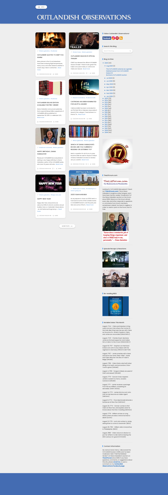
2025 (106, 98)
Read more (86, 69)
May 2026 (109, 84)
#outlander (54, 51)
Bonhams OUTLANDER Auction (116, 75)
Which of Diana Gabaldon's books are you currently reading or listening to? (82, 146)
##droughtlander (78, 140)
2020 (106, 108)
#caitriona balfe (90, 98)
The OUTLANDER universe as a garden (119, 69)
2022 (106, 104)
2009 (106, 130)
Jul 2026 (109, 78)
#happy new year (56, 195)
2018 (106, 112)
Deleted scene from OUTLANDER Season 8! (117, 72)
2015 (106, 118)
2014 (106, 120)
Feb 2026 (109, 93)
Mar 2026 (109, 90)
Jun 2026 (109, 81)
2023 (106, 102)
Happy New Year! (44, 199)
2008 (106, 132)
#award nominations (79, 98)
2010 (106, 128)
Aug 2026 (109, 66)
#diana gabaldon (44, 51)
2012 (106, 124)
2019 (106, 110)
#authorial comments (45, 147)
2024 (106, 100)
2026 (106, 63)
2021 (106, 106)
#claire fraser (77, 52)
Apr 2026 (109, 87)
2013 (106, 122)
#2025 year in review (79, 188)
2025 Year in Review (79, 194)
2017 (106, 114)
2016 (106, 116)
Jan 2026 (109, 96)
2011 (106, 126)
